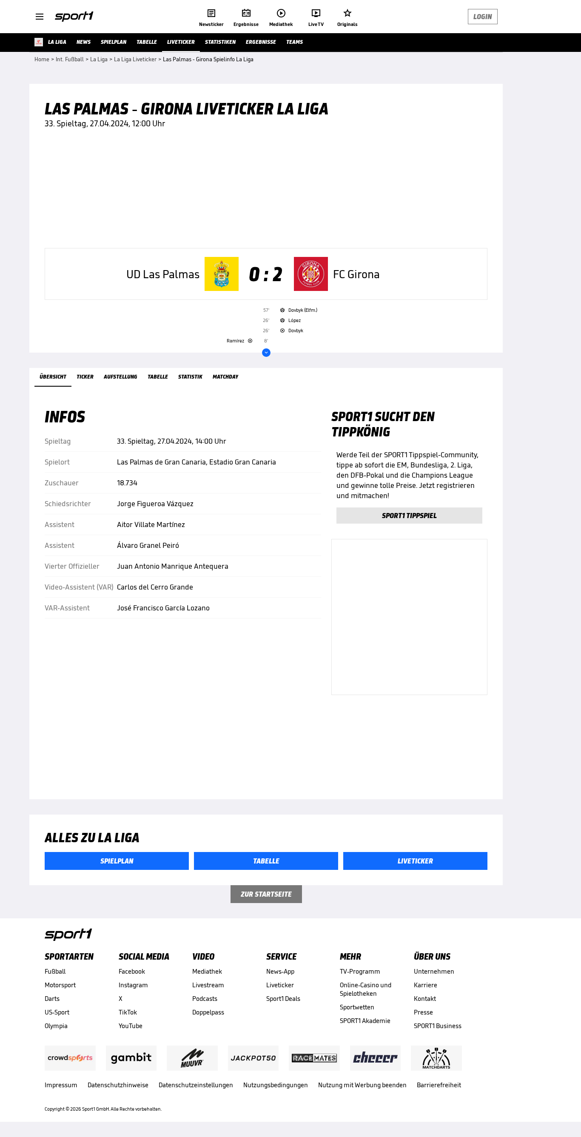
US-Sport (57, 1012)
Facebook (132, 971)
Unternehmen (434, 971)
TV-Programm (360, 971)
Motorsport (60, 985)
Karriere (425, 985)
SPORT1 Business (437, 1026)
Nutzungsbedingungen (275, 1085)
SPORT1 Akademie (365, 1021)
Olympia (56, 1026)
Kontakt (425, 999)
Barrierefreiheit (439, 1085)
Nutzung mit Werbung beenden (362, 1085)
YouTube (130, 1026)
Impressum (61, 1085)
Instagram (133, 985)
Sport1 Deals (283, 999)
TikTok (128, 1012)
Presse (423, 1012)
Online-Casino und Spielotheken (365, 989)
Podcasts (204, 999)
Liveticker (280, 985)
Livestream (208, 985)
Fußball (55, 971)
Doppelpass (208, 1012)
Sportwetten (357, 1007)
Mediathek (207, 971)
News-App (280, 971)
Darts (52, 999)
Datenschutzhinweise (118, 1085)
